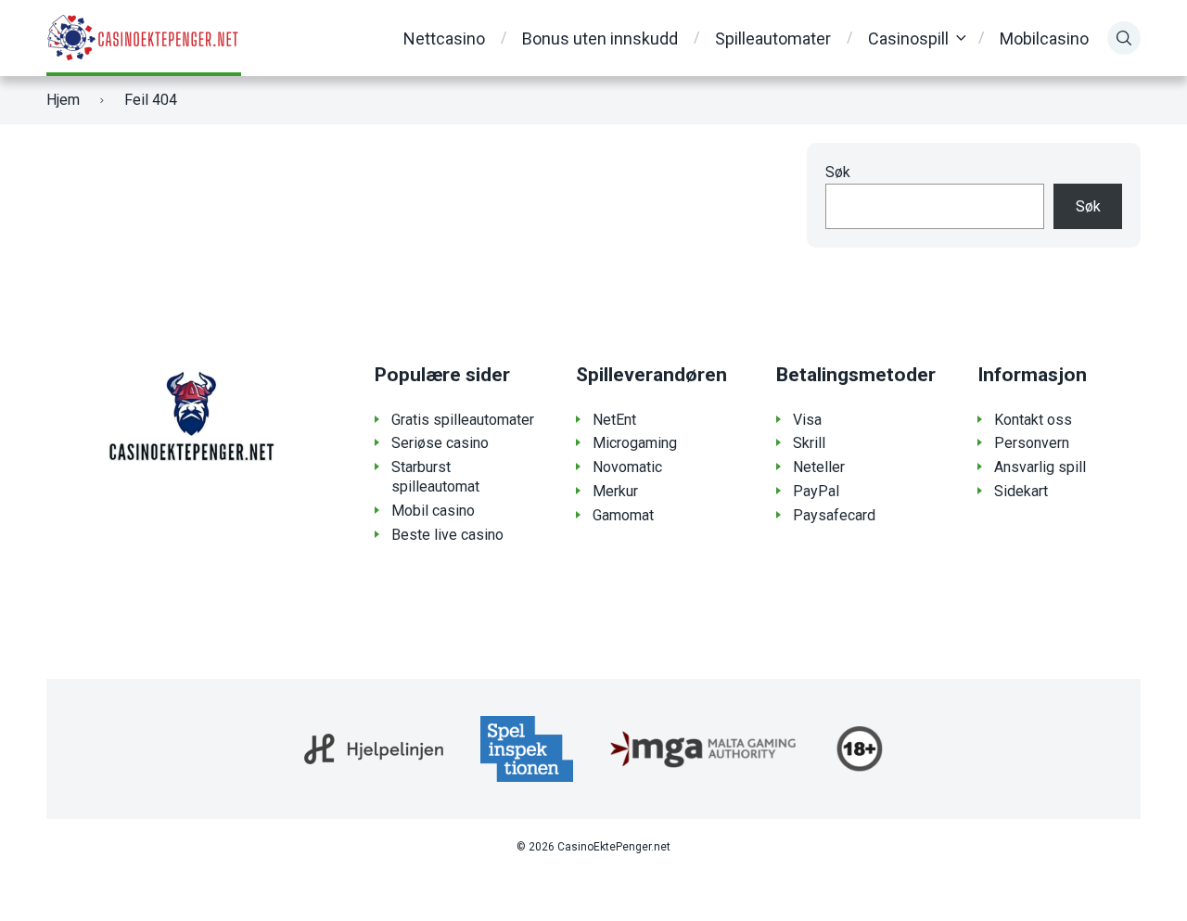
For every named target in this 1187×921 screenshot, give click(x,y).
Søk (837, 172)
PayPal (816, 491)
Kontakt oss (1033, 420)
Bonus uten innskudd (600, 38)
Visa (807, 420)
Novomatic (627, 467)
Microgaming (635, 443)
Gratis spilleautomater (462, 420)
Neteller (819, 467)
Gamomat (623, 515)
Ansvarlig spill (1040, 467)
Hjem (63, 100)
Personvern (1031, 443)
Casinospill (908, 38)
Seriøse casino (440, 443)
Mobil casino (433, 510)
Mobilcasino (1044, 38)
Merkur (615, 491)
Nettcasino (444, 38)
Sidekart (1021, 491)
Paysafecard (834, 515)
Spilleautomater (773, 38)
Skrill (809, 443)
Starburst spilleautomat (435, 476)
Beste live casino (447, 535)
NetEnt (614, 420)
